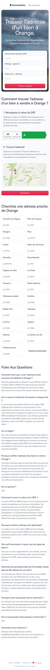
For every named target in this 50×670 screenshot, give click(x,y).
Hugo (39, 663)
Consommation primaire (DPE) (16, 54)
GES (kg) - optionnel (12, 64)
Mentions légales (30, 666)
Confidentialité (19, 666)
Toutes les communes (37, 350)
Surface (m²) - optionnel (13, 74)
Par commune (34, 5)
